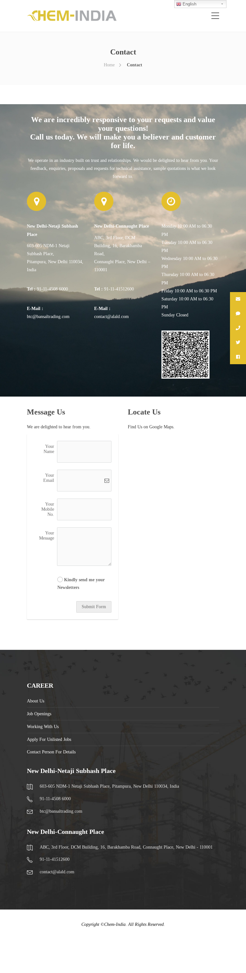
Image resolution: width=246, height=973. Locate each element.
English (188, 4)
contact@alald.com (111, 316)
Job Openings (39, 713)
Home (109, 65)
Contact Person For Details (51, 752)
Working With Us (43, 726)
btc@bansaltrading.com (48, 316)
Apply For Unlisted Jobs (49, 739)
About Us (35, 701)
